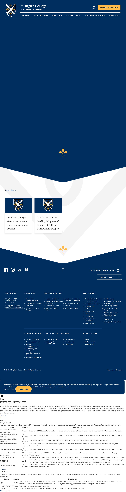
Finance (67, 306)
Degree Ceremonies (72, 303)
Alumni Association (33, 342)
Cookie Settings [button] (9, 389)
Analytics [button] (3, 469)
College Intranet (106, 277)
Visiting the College (111, 312)
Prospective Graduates (34, 303)
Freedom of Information (93, 304)
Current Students (40, 15)
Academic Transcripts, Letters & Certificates (72, 300)
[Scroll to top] (63, 270)
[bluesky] (26, 271)
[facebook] (6, 271)
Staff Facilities (90, 323)
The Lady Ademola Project (32, 309)
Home (7, 190)
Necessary (3, 420)
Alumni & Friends (73, 15)
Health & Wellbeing (71, 308)
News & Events (115, 15)
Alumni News (89, 344)
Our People (89, 316)
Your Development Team (33, 354)
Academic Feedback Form (52, 309)
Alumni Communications (32, 345)
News (87, 339)
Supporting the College (31, 349)
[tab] (93, 7)
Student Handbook (52, 299)
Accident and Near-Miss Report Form (54, 302)
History (87, 309)
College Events (90, 342)
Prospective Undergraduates (32, 300)
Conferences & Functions (94, 15)
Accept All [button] (23, 389)
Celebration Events (52, 339)
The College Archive (111, 306)
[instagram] (13, 271)
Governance (89, 306)
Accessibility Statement (93, 299)
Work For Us (108, 319)
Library (87, 314)
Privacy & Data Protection (90, 320)
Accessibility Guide (52, 306)
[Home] (11, 16)
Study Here (24, 15)
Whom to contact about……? (110, 316)
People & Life (57, 15)
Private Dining (70, 339)
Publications (89, 311)
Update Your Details (33, 339)
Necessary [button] (3, 415)
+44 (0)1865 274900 (13, 306)
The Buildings (109, 299)
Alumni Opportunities (34, 357)
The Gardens (69, 342)
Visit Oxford (69, 344)
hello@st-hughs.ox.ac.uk (14, 308)
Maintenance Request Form (102, 271)
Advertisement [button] (5, 491)
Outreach (29, 306)
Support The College (109, 8)
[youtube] (19, 271)
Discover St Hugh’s (92, 301)
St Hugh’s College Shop (112, 322)
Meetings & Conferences (50, 343)
